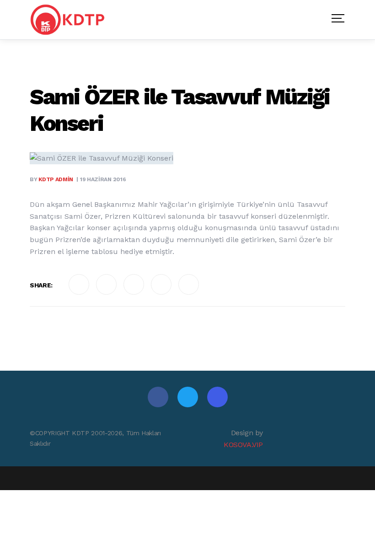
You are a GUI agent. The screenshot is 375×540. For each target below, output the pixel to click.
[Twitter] (187, 397)
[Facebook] (158, 397)
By (51, 179)
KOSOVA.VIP (243, 444)
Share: (41, 285)
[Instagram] (217, 397)
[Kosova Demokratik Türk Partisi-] (68, 20)
